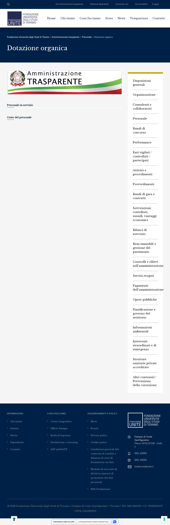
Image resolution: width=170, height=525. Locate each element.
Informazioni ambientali (142, 329)
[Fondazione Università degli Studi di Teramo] (23, 18)
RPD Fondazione (100, 489)
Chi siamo (67, 18)
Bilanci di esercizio (140, 232)
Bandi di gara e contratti (144, 196)
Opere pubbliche (145, 299)
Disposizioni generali (142, 82)
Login (155, 4)
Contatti (159, 18)
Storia (13, 435)
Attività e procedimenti (142, 172)
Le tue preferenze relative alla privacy (93, 522)
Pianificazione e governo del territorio (144, 313)
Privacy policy (99, 435)
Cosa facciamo (90, 18)
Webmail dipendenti (99, 4)
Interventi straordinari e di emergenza (144, 345)
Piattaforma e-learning (64, 442)
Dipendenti (17, 442)
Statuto (14, 428)
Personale (140, 118)
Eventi (94, 428)
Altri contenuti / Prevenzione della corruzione (145, 381)
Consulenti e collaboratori (142, 106)
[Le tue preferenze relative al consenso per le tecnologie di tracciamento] (164, 519)
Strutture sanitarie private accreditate (145, 363)
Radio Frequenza (61, 435)
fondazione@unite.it (144, 466)
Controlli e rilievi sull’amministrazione (145, 263)
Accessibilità (141, 4)
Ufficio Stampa (59, 428)
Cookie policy (99, 442)
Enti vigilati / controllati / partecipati (142, 156)
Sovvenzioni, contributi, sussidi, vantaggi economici (145, 214)
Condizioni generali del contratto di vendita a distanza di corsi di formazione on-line (105, 456)
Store (109, 18)
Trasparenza (139, 18)
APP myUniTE (59, 449)
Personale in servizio (20, 105)
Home (51, 18)
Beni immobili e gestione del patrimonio (144, 247)
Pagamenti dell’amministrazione (145, 287)
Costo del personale (19, 117)
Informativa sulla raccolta (63, 522)
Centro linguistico (61, 421)
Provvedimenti (143, 184)
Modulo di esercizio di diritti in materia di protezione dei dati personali (104, 476)
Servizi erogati (143, 275)
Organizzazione (144, 94)
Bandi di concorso (139, 130)
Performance (142, 142)
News (121, 18)
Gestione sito (122, 4)
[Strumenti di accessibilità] (14, 519)
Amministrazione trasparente (69, 4)
